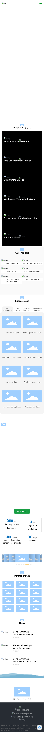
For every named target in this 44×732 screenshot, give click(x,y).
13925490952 (24, 710)
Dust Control (11, 271)
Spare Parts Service (32, 279)
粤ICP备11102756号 (25, 717)
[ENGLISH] (35, 3)
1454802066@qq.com (25, 714)
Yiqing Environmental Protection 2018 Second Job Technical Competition (25, 661)
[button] (41, 112)
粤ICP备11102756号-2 (22, 699)
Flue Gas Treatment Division (32, 263)
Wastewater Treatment (32, 271)
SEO (13, 730)
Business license (22, 730)
